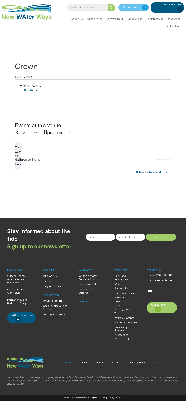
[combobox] (87, 7)
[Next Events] (24, 132)
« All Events (23, 77)
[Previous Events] (17, 132)
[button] (133, 7)
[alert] (18, 155)
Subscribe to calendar (149, 172)
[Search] (111, 7)
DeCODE (118, 397)
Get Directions (32, 90)
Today (35, 132)
